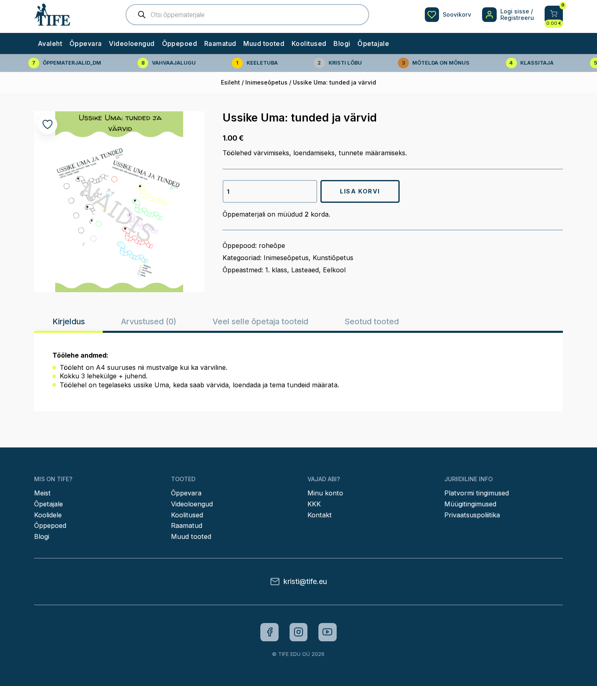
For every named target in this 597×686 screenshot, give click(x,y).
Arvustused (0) (148, 321)
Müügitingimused (470, 504)
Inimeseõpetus (266, 82)
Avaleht (50, 43)
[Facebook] (269, 632)
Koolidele (48, 515)
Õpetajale (373, 43)
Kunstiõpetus (333, 258)
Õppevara (85, 43)
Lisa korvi (360, 191)
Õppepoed (179, 43)
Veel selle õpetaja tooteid (260, 321)
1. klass (276, 270)
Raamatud (220, 43)
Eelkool (334, 270)
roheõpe (272, 245)
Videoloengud (131, 43)
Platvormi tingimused (476, 493)
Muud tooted (263, 43)
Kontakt (319, 515)
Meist (42, 493)
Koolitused (309, 43)
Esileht (230, 82)
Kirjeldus (68, 321)
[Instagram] (299, 632)
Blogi (341, 43)
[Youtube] (327, 632)
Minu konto (325, 493)
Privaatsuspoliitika (472, 515)
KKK (314, 504)
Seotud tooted (371, 321)
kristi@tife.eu (305, 581)
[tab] (68, 321)
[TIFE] (52, 22)
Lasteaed (305, 270)
